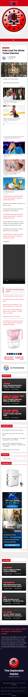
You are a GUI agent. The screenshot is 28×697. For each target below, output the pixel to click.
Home (2, 687)
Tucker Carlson (7, 383)
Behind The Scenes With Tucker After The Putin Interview (9, 358)
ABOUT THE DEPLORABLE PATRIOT (11, 687)
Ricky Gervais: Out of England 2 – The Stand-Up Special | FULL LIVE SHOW (13, 601)
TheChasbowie (12, 57)
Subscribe (10, 694)
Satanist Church (7, 397)
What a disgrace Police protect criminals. (13, 296)
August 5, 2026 (8, 573)
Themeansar (13, 684)
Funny (5, 597)
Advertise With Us (23, 687)
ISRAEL (5, 410)
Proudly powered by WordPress (9, 682)
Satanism (22, 396)
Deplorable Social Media (6, 690)
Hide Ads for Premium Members (18, 690)
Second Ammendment (8, 567)
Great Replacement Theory (9, 582)
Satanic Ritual (16, 396)
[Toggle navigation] (13, 40)
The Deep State (15, 410)
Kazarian (9, 410)
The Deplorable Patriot (14, 33)
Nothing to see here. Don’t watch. (11, 316)
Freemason (6, 396)
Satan (10, 396)
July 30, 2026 (7, 618)
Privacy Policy (4, 694)
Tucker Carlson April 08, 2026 (12, 414)
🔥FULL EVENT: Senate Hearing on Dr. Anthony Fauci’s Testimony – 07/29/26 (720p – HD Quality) (12, 311)
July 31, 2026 (7, 603)
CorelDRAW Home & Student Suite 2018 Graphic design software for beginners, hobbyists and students (13, 198)
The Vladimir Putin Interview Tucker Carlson (19, 358)
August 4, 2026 (8, 588)
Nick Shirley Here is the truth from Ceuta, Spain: (12, 585)
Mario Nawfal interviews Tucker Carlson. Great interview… (12, 387)
